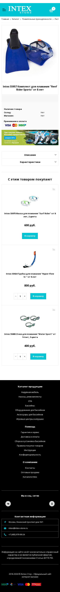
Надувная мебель (30, 392)
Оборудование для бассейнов (30, 410)
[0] (51, 11)
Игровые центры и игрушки (30, 419)
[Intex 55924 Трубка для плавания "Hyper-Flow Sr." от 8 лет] (30, 258)
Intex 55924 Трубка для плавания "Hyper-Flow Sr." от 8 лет (30, 275)
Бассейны (30, 405)
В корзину (29, 235)
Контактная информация (30, 516)
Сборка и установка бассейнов (30, 441)
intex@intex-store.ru (18, 528)
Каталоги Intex (30, 476)
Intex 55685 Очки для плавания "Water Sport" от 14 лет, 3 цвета (30, 335)
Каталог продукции (30, 386)
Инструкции (30, 450)
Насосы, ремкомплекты (30, 396)
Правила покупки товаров (30, 445)
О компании (30, 462)
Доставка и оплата (30, 436)
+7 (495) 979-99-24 (17, 534)
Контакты (30, 467)
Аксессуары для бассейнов (30, 414)
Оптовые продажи (30, 472)
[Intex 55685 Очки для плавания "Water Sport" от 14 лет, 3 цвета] (30, 319)
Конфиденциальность (30, 454)
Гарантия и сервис (30, 432)
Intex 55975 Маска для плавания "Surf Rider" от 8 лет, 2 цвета (30, 215)
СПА (30, 401)
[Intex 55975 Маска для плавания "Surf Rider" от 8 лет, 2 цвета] (30, 198)
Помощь (30, 426)
